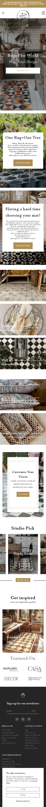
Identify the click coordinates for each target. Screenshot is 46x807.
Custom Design (8, 767)
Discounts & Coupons (11, 764)
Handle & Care (8, 761)
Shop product (12, 646)
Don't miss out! (23, 70)
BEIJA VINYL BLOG (9, 738)
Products (6, 759)
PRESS (4, 740)
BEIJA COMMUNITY (9, 743)
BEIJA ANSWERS (31, 748)
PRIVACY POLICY (31, 738)
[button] (3, 552)
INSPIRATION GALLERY (10, 735)
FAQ (26, 730)
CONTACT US (30, 732)
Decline (23, 795)
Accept (23, 789)
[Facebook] (17, 719)
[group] (23, 554)
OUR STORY (6, 730)
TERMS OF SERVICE (32, 735)
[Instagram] (23, 719)
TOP (23, 697)
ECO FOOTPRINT (8, 732)
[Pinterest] (29, 719)
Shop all (23, 580)
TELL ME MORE (23, 494)
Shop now (33, 646)
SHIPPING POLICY (32, 740)
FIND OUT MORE (23, 163)
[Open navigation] (6, 13)
